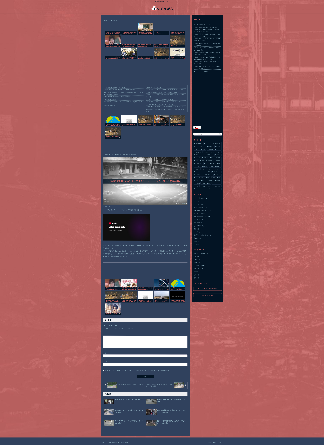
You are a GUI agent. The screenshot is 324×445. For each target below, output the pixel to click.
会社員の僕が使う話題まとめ (202, 210)
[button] (220, 134)
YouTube (183, 203)
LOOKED (196, 241)
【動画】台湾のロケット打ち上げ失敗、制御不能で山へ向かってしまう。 (165, 92)
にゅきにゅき (198, 222)
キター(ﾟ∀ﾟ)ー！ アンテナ (202, 216)
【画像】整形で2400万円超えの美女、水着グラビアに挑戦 (119, 90)
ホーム (104, 442)
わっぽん (196, 244)
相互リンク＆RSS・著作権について (207, 288)
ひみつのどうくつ (199, 265)
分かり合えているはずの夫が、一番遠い (114, 87)
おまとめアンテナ (199, 204)
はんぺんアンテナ (199, 226)
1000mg (196, 256)
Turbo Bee (197, 259)
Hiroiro (196, 272)
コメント (107, 334)
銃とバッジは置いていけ (201, 253)
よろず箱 (196, 278)
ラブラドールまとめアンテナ (202, 235)
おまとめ (196, 201)
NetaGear (197, 262)
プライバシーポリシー (113, 442)
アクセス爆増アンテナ (200, 198)
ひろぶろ (196, 275)
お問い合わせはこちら (207, 295)
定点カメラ (118, 154)
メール (105, 362)
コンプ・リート (198, 219)
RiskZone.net (198, 238)
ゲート (106, 154)
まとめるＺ (197, 229)
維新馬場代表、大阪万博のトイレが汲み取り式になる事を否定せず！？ (123, 102)
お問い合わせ (124, 442)
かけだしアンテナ (199, 213)
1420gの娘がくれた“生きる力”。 (155, 87)
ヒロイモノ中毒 (198, 268)
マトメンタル (198, 232)
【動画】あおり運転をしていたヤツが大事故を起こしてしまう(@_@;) (165, 106)
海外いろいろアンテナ (200, 207)
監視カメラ (133, 154)
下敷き (112, 154)
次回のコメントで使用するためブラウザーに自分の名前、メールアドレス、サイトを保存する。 (137, 370)
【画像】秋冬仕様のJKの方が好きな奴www (205, 27)
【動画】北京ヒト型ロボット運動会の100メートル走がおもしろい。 (164, 102)
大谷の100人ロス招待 (110, 99)
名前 (104, 353)
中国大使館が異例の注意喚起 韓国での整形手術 (117, 97)
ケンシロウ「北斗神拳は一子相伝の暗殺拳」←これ (159, 99)
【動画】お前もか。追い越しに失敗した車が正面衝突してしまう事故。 (165, 90)
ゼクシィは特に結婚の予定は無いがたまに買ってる (159, 104)
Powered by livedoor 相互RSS (111, 105)
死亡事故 (126, 154)
